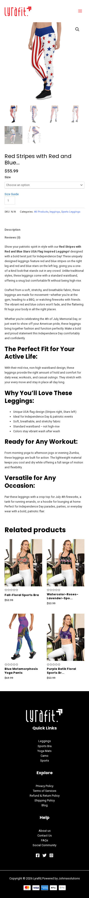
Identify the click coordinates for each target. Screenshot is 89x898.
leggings (55, 211)
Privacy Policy (44, 786)
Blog (45, 805)
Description (12, 229)
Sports (44, 760)
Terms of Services (44, 791)
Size (8, 177)
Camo (44, 755)
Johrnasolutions (69, 878)
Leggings (44, 741)
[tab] (44, 230)
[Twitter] (44, 855)
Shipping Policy (44, 800)
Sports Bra (45, 746)
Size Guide (12, 194)
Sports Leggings (70, 211)
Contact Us (44, 835)
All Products (41, 211)
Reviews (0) (12, 237)
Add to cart (32, 200)
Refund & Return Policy (45, 795)
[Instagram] (51, 855)
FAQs (44, 840)
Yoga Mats (44, 751)
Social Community (44, 845)
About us (45, 830)
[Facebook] (38, 855)
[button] (77, 29)
